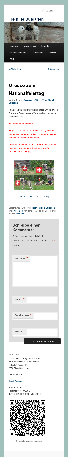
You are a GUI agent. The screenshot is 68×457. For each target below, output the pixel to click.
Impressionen (37, 52)
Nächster (53, 69)
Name (20, 299)
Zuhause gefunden (18, 52)
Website (18, 331)
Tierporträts (46, 45)
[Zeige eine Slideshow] (34, 196)
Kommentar (21, 258)
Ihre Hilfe (52, 52)
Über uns (14, 45)
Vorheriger (15, 69)
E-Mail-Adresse (23, 315)
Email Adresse (16, 380)
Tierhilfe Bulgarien (26, 19)
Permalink (20, 213)
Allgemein (18, 210)
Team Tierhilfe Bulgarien (43, 207)
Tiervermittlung (29, 45)
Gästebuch (14, 59)
